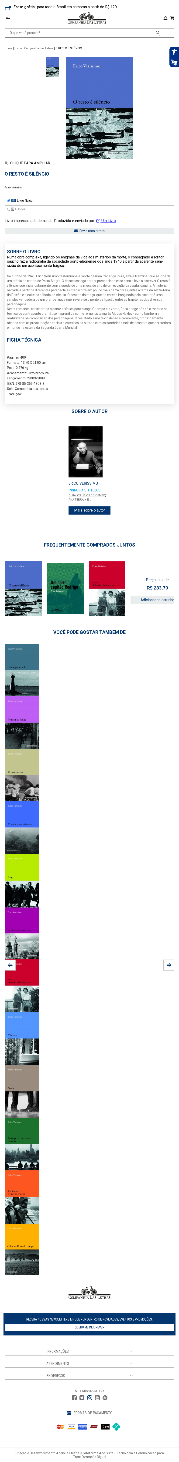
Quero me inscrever (89, 1327)
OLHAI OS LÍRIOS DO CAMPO (87, 495)
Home (8, 48)
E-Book (20, 209)
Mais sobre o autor (89, 510)
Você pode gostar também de (89, 632)
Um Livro (108, 221)
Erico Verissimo (13, 187)
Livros (18, 48)
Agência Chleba (67, 1453)
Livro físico (25, 200)
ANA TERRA (76, 499)
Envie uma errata (92, 231)
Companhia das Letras (38, 48)
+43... (88, 499)
